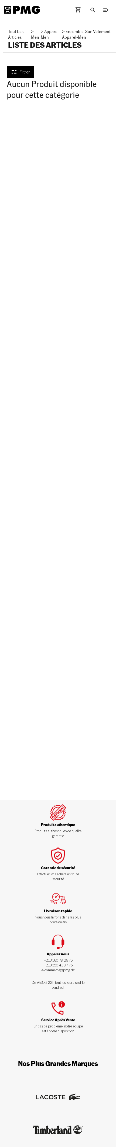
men (35, 37)
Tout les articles (15, 34)
